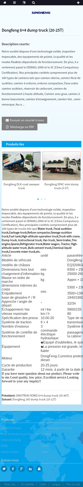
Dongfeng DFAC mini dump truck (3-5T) (61, 186)
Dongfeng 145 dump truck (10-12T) (34, 399)
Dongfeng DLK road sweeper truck (22, 186)
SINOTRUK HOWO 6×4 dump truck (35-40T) (42, 395)
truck (21, 229)
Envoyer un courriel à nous (27, 120)
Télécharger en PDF (22, 127)
